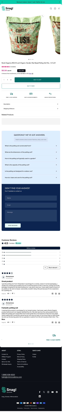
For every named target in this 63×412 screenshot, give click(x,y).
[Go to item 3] (33, 59)
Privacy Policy (21, 354)
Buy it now (30, 86)
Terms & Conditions (22, 364)
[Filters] (45, 267)
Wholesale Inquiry (6, 364)
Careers (4, 359)
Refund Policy (21, 356)
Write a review (31, 248)
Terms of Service (21, 361)
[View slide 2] (31, 344)
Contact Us (5, 354)
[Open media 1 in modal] (42, 16)
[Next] (59, 2)
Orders (34, 354)
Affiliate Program (6, 356)
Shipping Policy (21, 359)
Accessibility (20, 366)
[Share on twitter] (59, 294)
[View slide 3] (33, 344)
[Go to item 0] (29, 59)
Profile (34, 356)
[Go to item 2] (31, 59)
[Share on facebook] (53, 294)
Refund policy (20, 408)
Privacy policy (27, 408)
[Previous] (2, 2)
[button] (6, 67)
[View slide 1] (29, 344)
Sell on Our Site (6, 361)
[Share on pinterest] (56, 294)
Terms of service (34, 408)
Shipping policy (41, 408)
